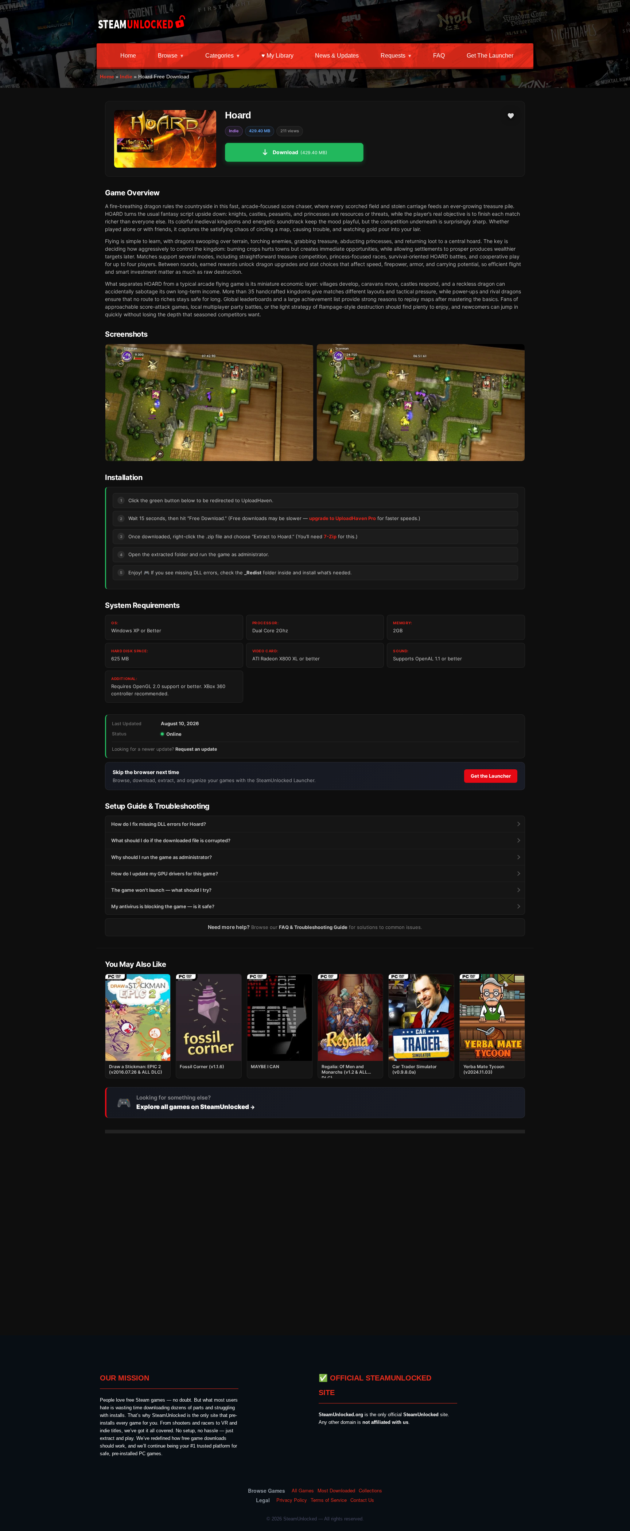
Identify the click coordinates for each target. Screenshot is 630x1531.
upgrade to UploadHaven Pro (342, 518)
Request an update (196, 749)
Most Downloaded (336, 1490)
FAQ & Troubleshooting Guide (313, 927)
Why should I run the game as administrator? (161, 857)
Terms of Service (329, 1500)
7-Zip (330, 536)
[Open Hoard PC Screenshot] (209, 402)
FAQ (439, 55)
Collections (370, 1490)
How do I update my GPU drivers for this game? (164, 873)
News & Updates (337, 55)
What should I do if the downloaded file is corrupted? (170, 840)
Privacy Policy (291, 1500)
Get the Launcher (490, 55)
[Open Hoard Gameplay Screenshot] (420, 402)
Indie (126, 76)
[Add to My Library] (511, 116)
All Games (303, 1490)
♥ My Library (277, 55)
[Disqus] (315, 1230)
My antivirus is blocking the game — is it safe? (162, 906)
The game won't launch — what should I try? (161, 890)
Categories (219, 55)
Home (128, 55)
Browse (168, 55)
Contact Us (362, 1500)
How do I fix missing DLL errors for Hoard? (158, 824)
